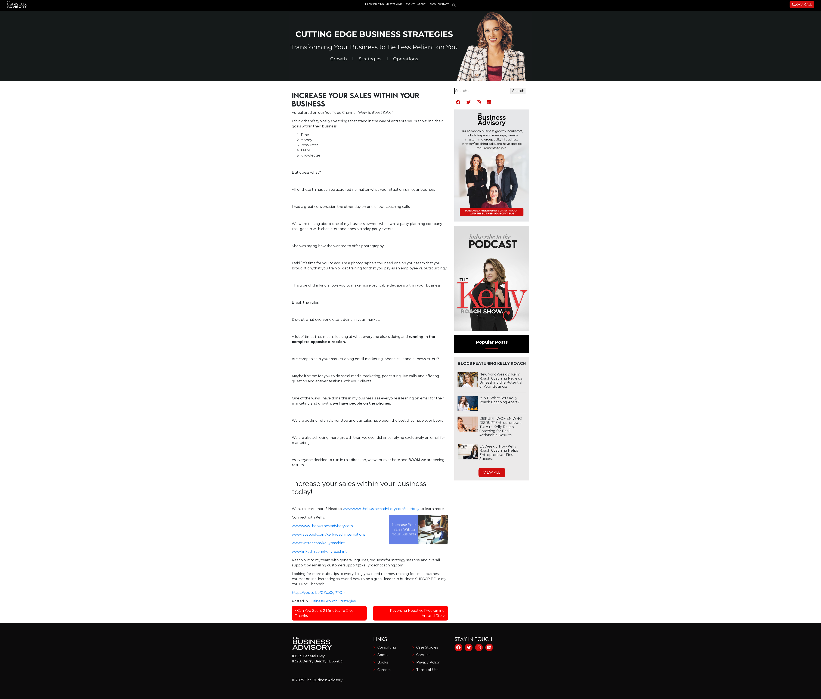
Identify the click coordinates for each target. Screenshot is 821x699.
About (382, 655)
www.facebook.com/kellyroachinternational (329, 534)
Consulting (386, 647)
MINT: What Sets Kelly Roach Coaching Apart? (499, 400)
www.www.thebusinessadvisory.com (322, 526)
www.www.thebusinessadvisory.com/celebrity (380, 509)
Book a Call (802, 4)
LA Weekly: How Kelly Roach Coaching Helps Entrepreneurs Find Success (498, 452)
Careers (383, 670)
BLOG (433, 4)
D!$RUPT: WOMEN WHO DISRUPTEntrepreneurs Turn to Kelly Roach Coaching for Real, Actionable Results (500, 427)
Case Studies (427, 647)
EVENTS (410, 4)
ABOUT (421, 4)
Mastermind (394, 4)
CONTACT (443, 4)
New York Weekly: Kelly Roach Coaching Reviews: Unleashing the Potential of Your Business (501, 380)
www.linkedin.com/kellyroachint (319, 552)
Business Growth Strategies (332, 601)
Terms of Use (427, 670)
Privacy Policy (428, 662)
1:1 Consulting (374, 4)
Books (382, 662)
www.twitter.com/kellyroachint (318, 543)
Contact (423, 655)
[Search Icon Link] (453, 4)
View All (491, 472)
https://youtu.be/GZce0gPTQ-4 (319, 593)
